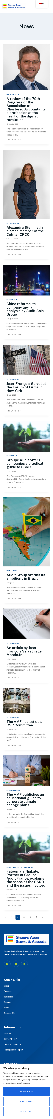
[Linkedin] (7, 964)
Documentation (13, 790)
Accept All (26, 1091)
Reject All (26, 1112)
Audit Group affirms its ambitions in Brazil (26, 576)
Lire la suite (14, 140)
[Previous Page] (5, 917)
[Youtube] (16, 964)
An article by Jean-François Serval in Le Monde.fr (24, 651)
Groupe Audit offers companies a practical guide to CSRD (25, 463)
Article (15, 94)
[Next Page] (42, 917)
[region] (26, 1091)
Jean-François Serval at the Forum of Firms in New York (26, 387)
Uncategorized (13, 867)
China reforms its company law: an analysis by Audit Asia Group (25, 309)
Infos (9, 94)
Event (9, 570)
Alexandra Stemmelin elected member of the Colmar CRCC (25, 231)
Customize (26, 1101)
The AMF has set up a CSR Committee (24, 723)
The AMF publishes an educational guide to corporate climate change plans (25, 799)
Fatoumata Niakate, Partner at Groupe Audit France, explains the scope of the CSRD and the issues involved (26, 878)
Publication (12, 299)
